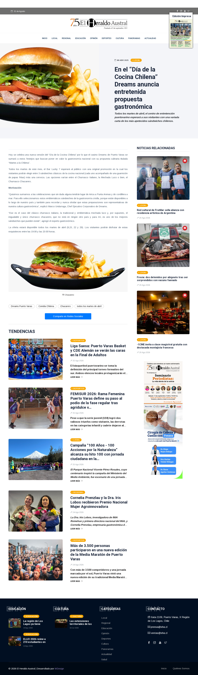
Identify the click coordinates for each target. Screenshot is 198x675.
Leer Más (75, 377)
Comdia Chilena (46, 306)
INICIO (44, 38)
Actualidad (150, 38)
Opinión (93, 38)
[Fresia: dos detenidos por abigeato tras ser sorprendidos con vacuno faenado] (163, 245)
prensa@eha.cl (158, 627)
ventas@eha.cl (158, 633)
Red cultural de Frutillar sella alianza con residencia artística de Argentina (160, 211)
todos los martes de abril (89, 306)
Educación (80, 38)
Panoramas (134, 38)
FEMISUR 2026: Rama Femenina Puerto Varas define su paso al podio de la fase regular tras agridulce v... (97, 400)
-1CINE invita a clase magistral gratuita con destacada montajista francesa (162, 346)
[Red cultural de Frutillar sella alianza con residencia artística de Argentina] (163, 178)
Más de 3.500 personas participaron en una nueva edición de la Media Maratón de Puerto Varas (98, 552)
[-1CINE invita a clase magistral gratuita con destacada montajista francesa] (163, 312)
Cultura (120, 38)
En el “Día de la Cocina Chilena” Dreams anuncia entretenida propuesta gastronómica (136, 88)
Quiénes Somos (181, 668)
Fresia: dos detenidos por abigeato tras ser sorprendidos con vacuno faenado (162, 279)
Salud (104, 659)
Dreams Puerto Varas (21, 306)
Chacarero (65, 306)
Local (55, 38)
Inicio (164, 668)
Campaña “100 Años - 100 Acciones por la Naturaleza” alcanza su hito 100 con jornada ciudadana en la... (97, 452)
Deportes (106, 38)
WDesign (59, 668)
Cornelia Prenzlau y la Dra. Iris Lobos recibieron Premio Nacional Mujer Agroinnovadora (98, 502)
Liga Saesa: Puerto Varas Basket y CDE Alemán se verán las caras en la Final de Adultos (98, 350)
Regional (66, 38)
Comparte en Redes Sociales (68, 316)
